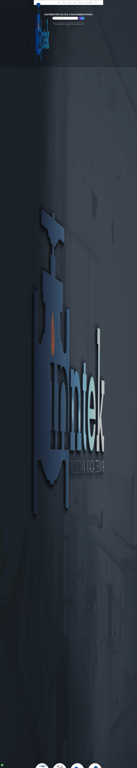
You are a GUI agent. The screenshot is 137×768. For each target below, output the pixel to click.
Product (63, 2)
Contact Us (80, 2)
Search (81, 18)
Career (74, 2)
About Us (69, 2)
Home (58, 2)
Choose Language (88, 2)
